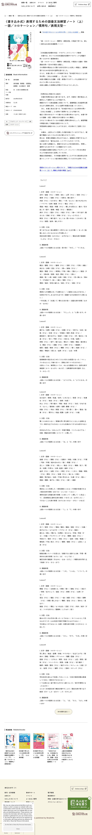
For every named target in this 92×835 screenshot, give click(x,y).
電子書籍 (51, 792)
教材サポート (30, 792)
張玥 (28, 86)
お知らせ (33, 2)
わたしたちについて (28, 6)
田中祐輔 (16, 79)
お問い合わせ (41, 6)
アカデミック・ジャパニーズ (18, 121)
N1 (6, 121)
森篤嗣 (15, 86)
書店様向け (52, 6)
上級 (30, 121)
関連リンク (30, 802)
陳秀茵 (22, 83)
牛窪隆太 (28, 83)
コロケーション (14, 124)
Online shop (82, 4)
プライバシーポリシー (55, 802)
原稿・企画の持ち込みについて (58, 799)
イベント (41, 2)
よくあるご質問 (51, 2)
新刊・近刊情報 (10, 792)
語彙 (7, 124)
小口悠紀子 (22, 86)
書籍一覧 (24, 2)
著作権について (10, 802)
